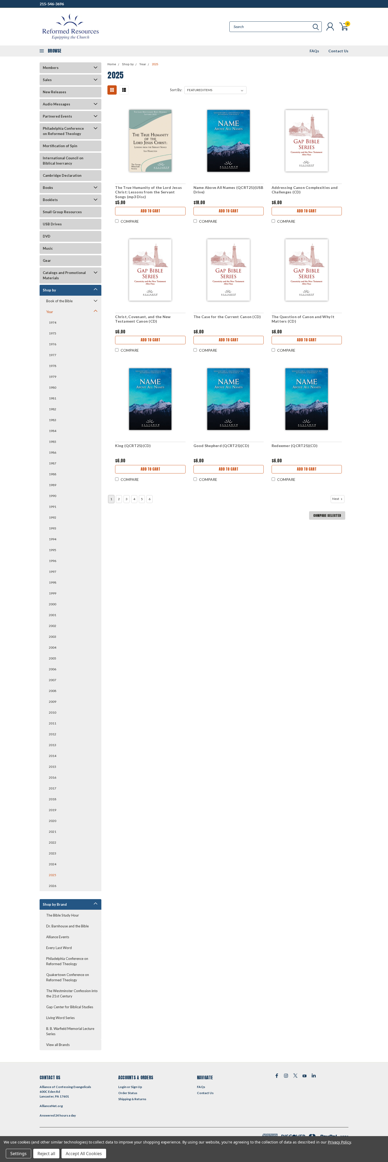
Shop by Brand (55, 904)
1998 (52, 582)
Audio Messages (56, 104)
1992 (52, 517)
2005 (52, 658)
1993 (52, 528)
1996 (52, 561)
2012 (52, 734)
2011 (52, 723)
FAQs (314, 51)
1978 (52, 366)
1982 (52, 409)
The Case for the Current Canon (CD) (227, 316)
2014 (52, 756)
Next (336, 499)
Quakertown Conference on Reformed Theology (67, 977)
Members (51, 68)
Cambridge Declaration (62, 175)
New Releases (54, 92)
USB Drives (52, 224)
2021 (52, 832)
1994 (52, 539)
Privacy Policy (339, 1142)
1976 (52, 344)
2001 (52, 615)
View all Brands (58, 1045)
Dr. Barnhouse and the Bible (67, 926)
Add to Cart (150, 211)
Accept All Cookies (84, 1153)
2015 (52, 767)
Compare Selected (327, 515)
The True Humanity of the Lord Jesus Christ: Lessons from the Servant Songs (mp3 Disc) (148, 192)
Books (48, 187)
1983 (52, 420)
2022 (52, 842)
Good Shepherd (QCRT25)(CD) (221, 445)
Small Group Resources (62, 212)
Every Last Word (59, 948)
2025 (52, 875)
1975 (52, 333)
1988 (52, 474)
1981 (52, 398)
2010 (52, 712)
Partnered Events (57, 116)
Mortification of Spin (60, 146)
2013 (52, 745)
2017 (52, 788)
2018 (52, 799)
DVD (46, 236)
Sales (47, 80)
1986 (52, 452)
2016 (52, 777)
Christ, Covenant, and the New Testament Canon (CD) (143, 319)
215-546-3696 (52, 4)
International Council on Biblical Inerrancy (63, 160)
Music (48, 248)
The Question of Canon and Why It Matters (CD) (303, 319)
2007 (52, 680)
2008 (52, 691)
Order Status (127, 1093)
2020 (52, 821)
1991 (52, 507)
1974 (52, 322)
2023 (52, 853)
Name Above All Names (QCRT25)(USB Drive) (228, 189)
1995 (52, 550)
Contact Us (338, 51)
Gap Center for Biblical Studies (69, 1007)
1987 (52, 463)
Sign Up (136, 1087)
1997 (52, 572)
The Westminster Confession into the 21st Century (72, 993)
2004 (52, 647)
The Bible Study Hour (62, 915)
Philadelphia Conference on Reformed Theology (63, 131)
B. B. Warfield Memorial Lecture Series (70, 1031)
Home (111, 64)
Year (49, 312)
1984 (52, 431)
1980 (52, 387)
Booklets (50, 200)
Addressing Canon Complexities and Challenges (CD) (305, 189)
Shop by (49, 290)
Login (122, 1087)
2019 (52, 810)
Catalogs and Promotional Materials (64, 275)
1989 (52, 485)
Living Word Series (60, 1018)
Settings (18, 1153)
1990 (52, 496)
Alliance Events (57, 937)
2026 (52, 886)
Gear (47, 260)
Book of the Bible (59, 301)
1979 (52, 377)
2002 (52, 626)
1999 (52, 593)
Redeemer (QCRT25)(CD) (295, 445)
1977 (52, 355)
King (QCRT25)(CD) (133, 445)
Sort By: (176, 90)
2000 (52, 604)
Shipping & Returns (132, 1099)
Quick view (150, 141)
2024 (52, 864)
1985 (52, 442)
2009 (52, 702)
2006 (52, 669)
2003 (52, 637)
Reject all (46, 1153)
